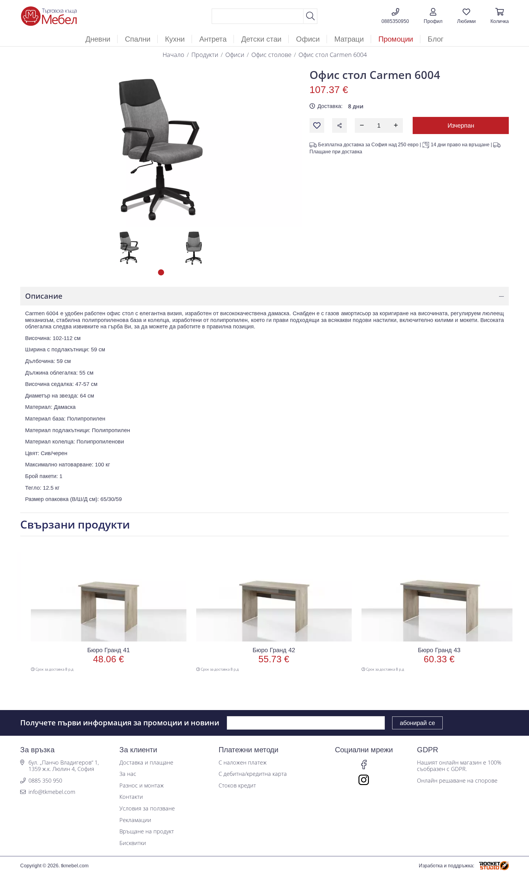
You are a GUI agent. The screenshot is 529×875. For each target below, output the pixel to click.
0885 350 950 (45, 780)
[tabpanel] (129, 247)
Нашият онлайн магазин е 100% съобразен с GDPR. (459, 765)
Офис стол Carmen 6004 (332, 54)
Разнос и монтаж (141, 785)
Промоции (395, 39)
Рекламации (135, 820)
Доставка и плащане (146, 762)
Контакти (131, 797)
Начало (173, 54)
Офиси (234, 54)
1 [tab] (161, 272)
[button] (433, 16)
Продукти (204, 54)
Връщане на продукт (146, 831)
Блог (436, 39)
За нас (127, 774)
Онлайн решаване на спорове (457, 780)
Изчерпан (461, 125)
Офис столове (271, 54)
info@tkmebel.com (51, 792)
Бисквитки (132, 843)
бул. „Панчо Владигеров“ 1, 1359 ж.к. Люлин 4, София (63, 765)
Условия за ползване (147, 808)
